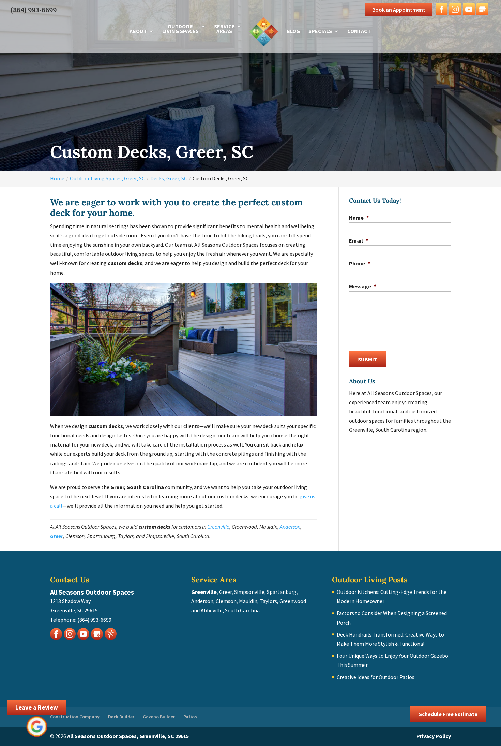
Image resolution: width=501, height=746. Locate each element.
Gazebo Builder (159, 717)
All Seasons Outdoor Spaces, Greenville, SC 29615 (128, 736)
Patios (190, 717)
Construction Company (75, 717)
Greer (56, 535)
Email (358, 240)
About (138, 31)
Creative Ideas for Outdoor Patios (375, 677)
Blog (293, 31)
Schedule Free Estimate (448, 714)
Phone (359, 263)
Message (362, 286)
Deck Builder (121, 717)
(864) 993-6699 (33, 9)
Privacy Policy (433, 736)
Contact (359, 31)
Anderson (290, 526)
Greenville (218, 526)
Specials (320, 31)
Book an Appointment (398, 9)
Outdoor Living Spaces (180, 29)
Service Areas (224, 29)
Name (359, 217)
